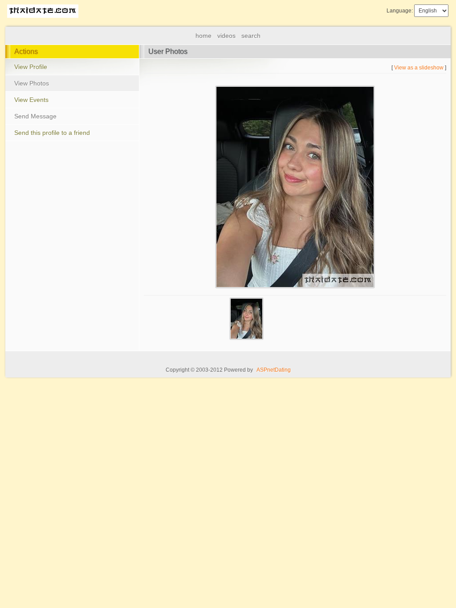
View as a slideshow (419, 68)
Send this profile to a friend (52, 132)
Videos (226, 35)
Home (203, 35)
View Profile (30, 66)
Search (251, 35)
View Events (31, 99)
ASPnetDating (273, 370)
